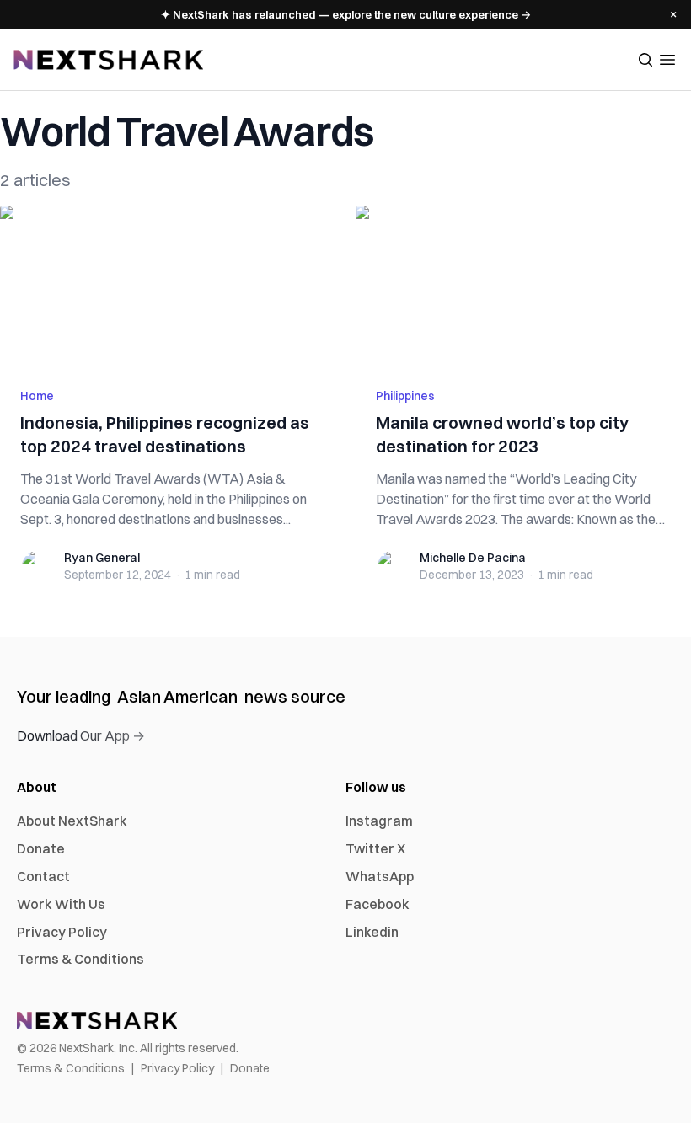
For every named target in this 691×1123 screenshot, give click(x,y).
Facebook (378, 904)
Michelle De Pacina (473, 557)
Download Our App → (81, 735)
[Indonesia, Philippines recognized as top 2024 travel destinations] (167, 286)
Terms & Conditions (80, 958)
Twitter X (375, 848)
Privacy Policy (62, 931)
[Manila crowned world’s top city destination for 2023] (523, 286)
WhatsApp (380, 876)
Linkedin (372, 931)
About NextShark (72, 820)
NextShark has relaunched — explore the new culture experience (346, 14)
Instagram (379, 820)
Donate (41, 848)
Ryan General (102, 557)
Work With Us (61, 904)
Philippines (405, 396)
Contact (43, 876)
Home (37, 396)
